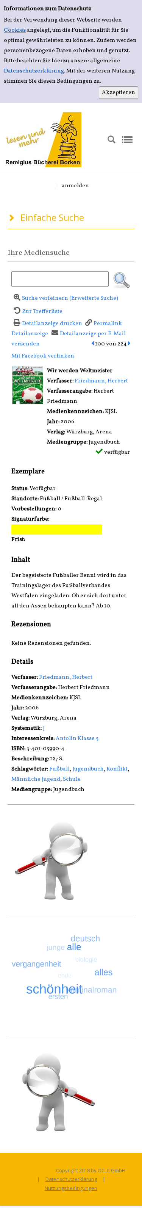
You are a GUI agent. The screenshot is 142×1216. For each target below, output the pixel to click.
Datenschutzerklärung (34, 71)
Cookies (15, 30)
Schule (72, 779)
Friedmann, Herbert (101, 381)
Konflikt (117, 769)
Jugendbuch (88, 769)
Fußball (59, 769)
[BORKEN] (43, 139)
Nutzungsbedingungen (71, 1188)
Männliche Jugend (35, 779)
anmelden (75, 186)
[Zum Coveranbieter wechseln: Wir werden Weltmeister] (27, 385)
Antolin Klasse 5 (77, 739)
